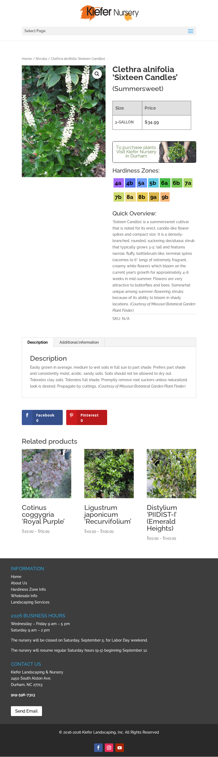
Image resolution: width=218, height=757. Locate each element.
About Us (19, 583)
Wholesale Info (24, 596)
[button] (97, 74)
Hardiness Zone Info (28, 589)
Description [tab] (37, 342)
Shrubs (41, 59)
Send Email (26, 711)
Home (27, 59)
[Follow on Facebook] (98, 747)
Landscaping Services (30, 602)
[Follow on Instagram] (109, 747)
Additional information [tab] (79, 342)
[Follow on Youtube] (119, 747)
